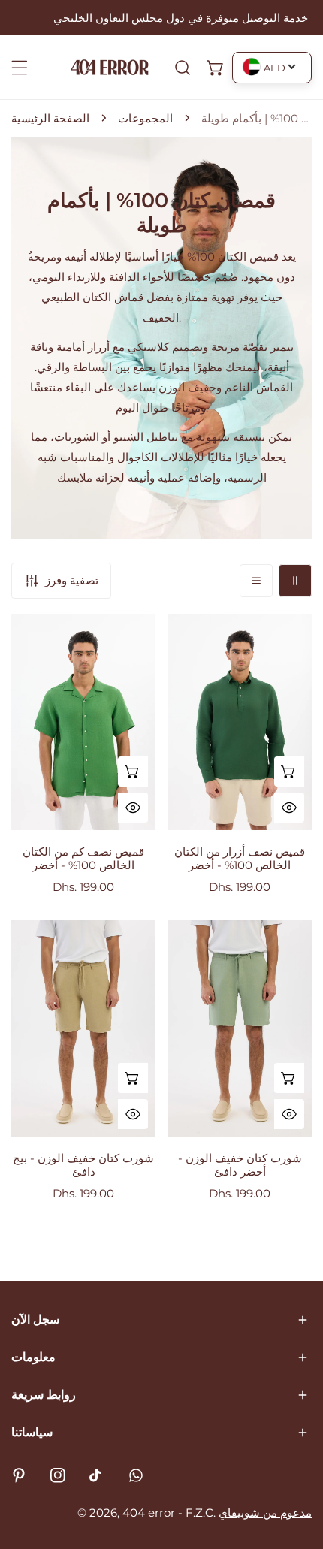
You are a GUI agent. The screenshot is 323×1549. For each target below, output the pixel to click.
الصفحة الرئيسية (50, 118)
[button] (215, 67)
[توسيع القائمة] (19, 67)
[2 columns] (295, 580)
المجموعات (145, 118)
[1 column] (256, 580)
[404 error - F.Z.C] (109, 67)
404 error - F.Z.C (167, 1512)
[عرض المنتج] (133, 771)
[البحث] (182, 67)
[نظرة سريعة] (133, 808)
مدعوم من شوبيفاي (265, 1512)
